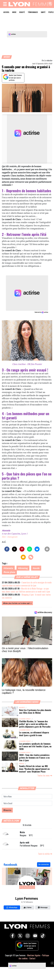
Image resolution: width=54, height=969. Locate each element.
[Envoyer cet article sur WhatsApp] (29, 549)
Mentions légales (33, 955)
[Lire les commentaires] (30, 557)
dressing (23, 568)
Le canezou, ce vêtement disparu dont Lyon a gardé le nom (34, 734)
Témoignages (33, 12)
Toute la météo (44, 853)
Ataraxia (9, 568)
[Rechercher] (49, 3)
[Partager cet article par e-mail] (23, 557)
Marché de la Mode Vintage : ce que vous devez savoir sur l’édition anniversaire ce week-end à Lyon (26, 590)
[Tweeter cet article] (14, 549)
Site (4, 536)
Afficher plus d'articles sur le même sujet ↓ (17, 603)
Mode (14, 12)
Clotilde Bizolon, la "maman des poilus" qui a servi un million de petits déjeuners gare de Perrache (34, 724)
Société (22, 707)
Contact (32, 958)
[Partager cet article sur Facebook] (6, 549)
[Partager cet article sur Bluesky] (37, 549)
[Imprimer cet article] (47, 549)
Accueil (6, 12)
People (21, 763)
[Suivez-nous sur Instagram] (27, 937)
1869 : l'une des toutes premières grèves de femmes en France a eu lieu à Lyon (34, 757)
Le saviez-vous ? (25, 719)
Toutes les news (43, 775)
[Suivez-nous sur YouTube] (34, 937)
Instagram (12, 536)
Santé (43, 12)
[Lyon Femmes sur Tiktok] (42, 937)
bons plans (10, 572)
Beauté (22, 12)
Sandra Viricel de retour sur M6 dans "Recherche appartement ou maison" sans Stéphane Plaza (34, 768)
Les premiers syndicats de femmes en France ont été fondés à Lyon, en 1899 (35, 746)
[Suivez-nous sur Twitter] (19, 937)
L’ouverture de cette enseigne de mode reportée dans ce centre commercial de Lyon (26, 584)
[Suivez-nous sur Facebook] (27, 886)
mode (37, 568)
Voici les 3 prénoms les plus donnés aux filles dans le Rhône (35, 711)
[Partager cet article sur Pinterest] (21, 549)
